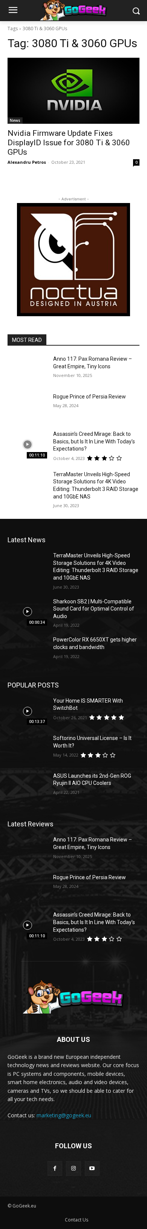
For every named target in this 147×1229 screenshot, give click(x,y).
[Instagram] (73, 1168)
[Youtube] (92, 1168)
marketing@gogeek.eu (64, 1115)
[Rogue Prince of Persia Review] (27, 407)
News (15, 120)
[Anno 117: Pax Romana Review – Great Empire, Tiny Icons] (27, 369)
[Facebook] (54, 1168)
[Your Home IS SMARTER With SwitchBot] (27, 711)
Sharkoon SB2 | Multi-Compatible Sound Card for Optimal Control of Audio (93, 608)
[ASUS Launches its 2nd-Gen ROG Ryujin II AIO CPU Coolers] (27, 786)
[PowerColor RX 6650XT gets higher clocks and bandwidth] (27, 650)
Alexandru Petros (27, 162)
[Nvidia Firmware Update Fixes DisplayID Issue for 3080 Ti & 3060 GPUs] (73, 91)
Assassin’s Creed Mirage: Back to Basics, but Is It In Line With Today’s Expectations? (94, 441)
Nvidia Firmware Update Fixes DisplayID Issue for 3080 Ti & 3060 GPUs (69, 143)
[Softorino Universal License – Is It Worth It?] (27, 749)
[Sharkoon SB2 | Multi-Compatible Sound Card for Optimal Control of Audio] (27, 612)
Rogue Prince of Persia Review (89, 397)
